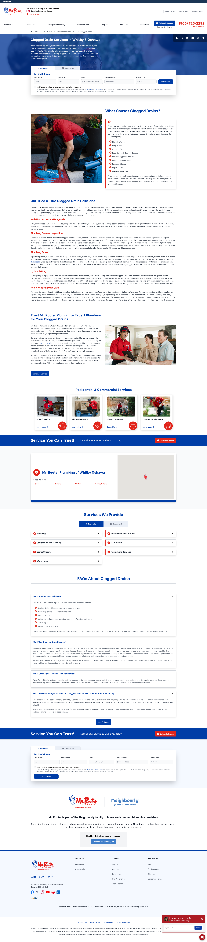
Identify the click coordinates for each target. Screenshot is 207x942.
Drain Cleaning (43, 419)
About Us (115, 869)
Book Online (165, 81)
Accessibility (108, 922)
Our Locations (153, 869)
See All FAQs (103, 722)
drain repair (35, 262)
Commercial (69, 68)
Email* (83, 77)
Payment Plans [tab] (197, 11)
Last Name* (62, 77)
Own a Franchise (118, 879)
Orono (37, 484)
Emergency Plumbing (153, 419)
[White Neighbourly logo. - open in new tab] (7, 2)
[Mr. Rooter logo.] (13, 11)
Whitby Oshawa (101, 484)
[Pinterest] (198, 38)
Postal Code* (141, 77)
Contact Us (116, 874)
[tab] (56, 24)
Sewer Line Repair (115, 419)
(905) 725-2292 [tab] (191, 23)
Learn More (41, 427)
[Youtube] (192, 38)
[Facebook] (177, 38)
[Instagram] (187, 38)
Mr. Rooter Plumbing (43, 51)
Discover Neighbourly (102, 841)
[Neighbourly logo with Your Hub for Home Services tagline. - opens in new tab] (125, 801)
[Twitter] (182, 38)
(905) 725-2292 (43, 877)
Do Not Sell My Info (123, 922)
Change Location (35, 14)
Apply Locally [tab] (170, 11)
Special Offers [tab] (183, 11)
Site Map (151, 874)
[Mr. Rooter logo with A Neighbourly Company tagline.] (49, 865)
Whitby (78, 484)
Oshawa (58, 484)
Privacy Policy (95, 922)
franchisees (98, 89)
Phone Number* (110, 77)
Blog (149, 864)
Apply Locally (117, 884)
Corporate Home (155, 879)
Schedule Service (40, 374)
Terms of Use (82, 922)
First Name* (38, 77)
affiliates (89, 89)
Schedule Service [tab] (166, 23)
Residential (44, 68)
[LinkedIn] (203, 38)
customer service (45, 343)
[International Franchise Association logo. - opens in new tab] (35, 898)
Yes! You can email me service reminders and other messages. (59, 87)
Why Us (115, 864)
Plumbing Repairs (80, 419)
